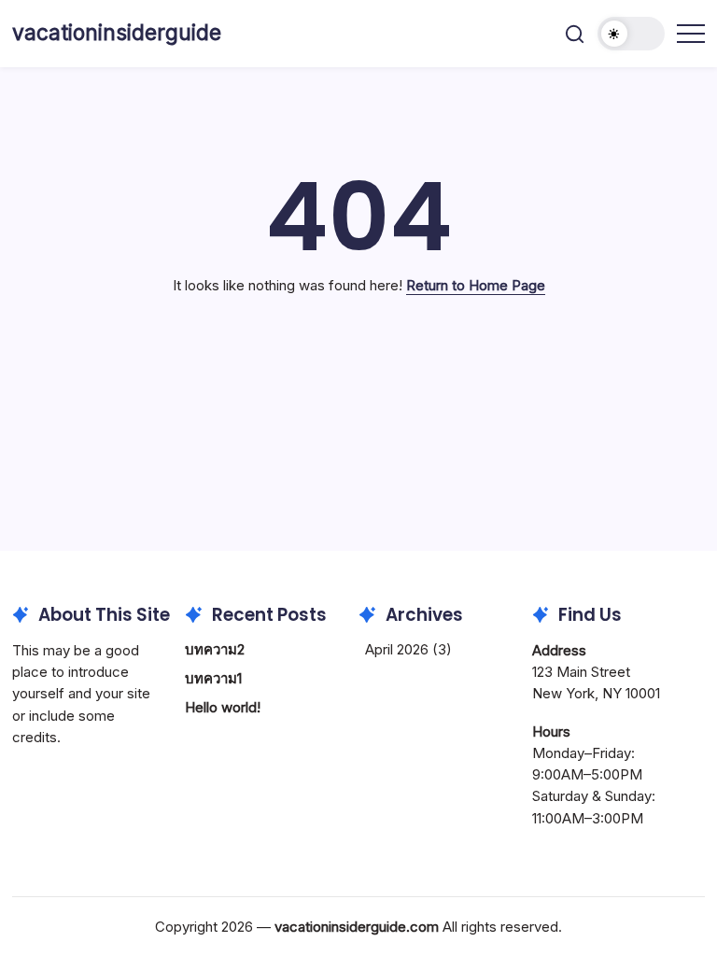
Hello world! (222, 707)
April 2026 (397, 649)
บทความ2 (215, 649)
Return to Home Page (475, 285)
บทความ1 (213, 678)
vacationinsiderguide (116, 33)
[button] (574, 34)
